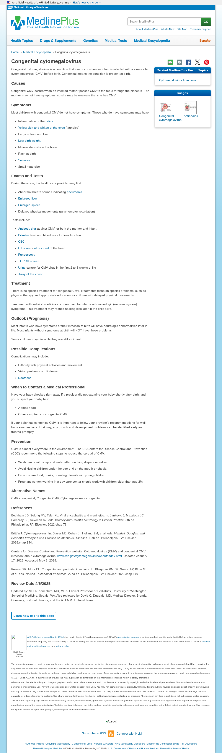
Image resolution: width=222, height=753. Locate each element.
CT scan (24, 248)
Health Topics (21, 40)
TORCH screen (28, 261)
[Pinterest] (206, 62)
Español (205, 40)
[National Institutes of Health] (11, 7)
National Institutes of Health (174, 748)
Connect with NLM (129, 733)
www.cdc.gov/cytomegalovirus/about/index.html (89, 556)
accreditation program (128, 637)
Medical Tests (116, 40)
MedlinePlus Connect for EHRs (163, 743)
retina (49, 121)
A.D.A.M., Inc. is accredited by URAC (45, 637)
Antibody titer (27, 228)
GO (206, 21)
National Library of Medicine (31, 7)
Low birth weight (29, 140)
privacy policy (62, 646)
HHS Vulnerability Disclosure (130, 743)
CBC (21, 241)
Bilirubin (23, 235)
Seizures (24, 160)
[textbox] (164, 21)
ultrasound (41, 248)
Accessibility (63, 743)
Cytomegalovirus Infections (177, 80)
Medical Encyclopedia (152, 40)
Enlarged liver (27, 198)
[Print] (179, 62)
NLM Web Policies (34, 743)
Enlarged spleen (29, 205)
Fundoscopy (26, 254)
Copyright (51, 743)
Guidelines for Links (82, 743)
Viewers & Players (103, 743)
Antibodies (191, 116)
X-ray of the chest (30, 274)
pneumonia (74, 192)
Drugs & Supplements (58, 40)
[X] (197, 62)
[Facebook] (188, 62)
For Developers (189, 743)
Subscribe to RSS (94, 733)
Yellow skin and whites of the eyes (41, 127)
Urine (22, 267)
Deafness (24, 378)
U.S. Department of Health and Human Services (133, 748)
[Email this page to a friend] (170, 62)
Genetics (90, 40)
